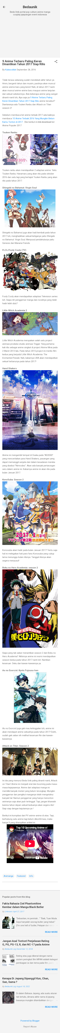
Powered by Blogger (30, 1020)
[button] (56, 62)
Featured (21, 876)
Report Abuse (30, 1026)
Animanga (8, 876)
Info (31, 876)
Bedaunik (30, 7)
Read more (51, 932)
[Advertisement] (30, 37)
